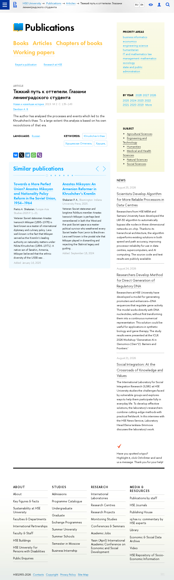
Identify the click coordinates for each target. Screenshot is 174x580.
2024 (133, 100)
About (19, 487)
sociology (129, 63)
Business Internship (64, 551)
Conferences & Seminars (108, 526)
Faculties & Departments (29, 519)
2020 (133, 105)
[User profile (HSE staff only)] (159, 5)
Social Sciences (136, 164)
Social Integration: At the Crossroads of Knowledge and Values (140, 370)
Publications (49, 27)
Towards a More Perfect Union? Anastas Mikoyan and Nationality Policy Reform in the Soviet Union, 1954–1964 (35, 193)
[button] (47, 175)
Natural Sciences (137, 159)
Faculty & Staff (23, 533)
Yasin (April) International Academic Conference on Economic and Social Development (108, 546)
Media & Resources (140, 489)
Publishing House (141, 512)
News (121, 180)
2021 (126, 105)
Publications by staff (143, 498)
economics (129, 41)
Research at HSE (53, 64)
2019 (141, 105)
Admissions (59, 494)
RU (136, 4)
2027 (146, 95)
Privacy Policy (68, 574)
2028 (139, 95)
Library (134, 530)
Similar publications (38, 168)
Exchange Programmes (67, 522)
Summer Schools (63, 536)
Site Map (83, 574)
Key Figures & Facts (26, 501)
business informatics (135, 37)
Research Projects (103, 512)
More (148, 105)
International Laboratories (99, 496)
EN (141, 4)
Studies (59, 487)
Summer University (64, 529)
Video (134, 548)
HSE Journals (138, 505)
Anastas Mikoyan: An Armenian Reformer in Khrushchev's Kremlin (79, 189)
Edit (162, 573)
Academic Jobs (101, 533)
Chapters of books (79, 43)
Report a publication (26, 64)
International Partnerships (30, 526)
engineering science (135, 45)
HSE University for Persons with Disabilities (29, 549)
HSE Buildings (22, 540)
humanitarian (131, 50)
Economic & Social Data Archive (145, 539)
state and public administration (132, 69)
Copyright (52, 574)
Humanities (134, 146)
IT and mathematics (135, 54)
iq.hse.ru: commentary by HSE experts (146, 521)
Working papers (34, 52)
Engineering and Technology (135, 140)
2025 (126, 100)
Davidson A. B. (20, 109)
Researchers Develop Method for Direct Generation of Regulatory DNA (140, 280)
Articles (42, 43)
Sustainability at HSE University (26, 510)
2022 (148, 100)
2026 (153, 95)
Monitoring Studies (104, 519)
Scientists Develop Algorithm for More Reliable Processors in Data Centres (140, 199)
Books (20, 43)
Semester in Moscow (66, 544)
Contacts (38, 574)
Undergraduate (62, 508)
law (150, 54)
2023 (141, 100)
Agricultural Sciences (139, 134)
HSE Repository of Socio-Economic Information (147, 557)
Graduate (58, 515)
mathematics (148, 58)
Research (99, 487)
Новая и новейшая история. (29, 104)
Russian (36, 136)
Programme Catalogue (67, 501)
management (131, 58)
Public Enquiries (23, 558)
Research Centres (103, 505)
